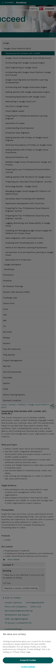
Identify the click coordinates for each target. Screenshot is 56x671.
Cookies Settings (28, 667)
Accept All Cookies (28, 660)
